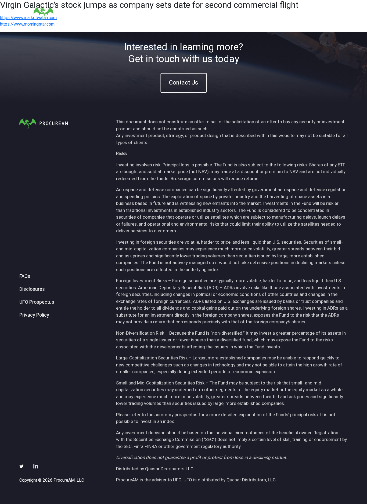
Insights (245, 13)
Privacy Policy (34, 315)
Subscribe (293, 13)
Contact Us (183, 82)
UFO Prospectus (36, 302)
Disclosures (32, 289)
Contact (320, 13)
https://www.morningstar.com (27, 24)
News (268, 13)
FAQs (24, 276)
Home (181, 13)
